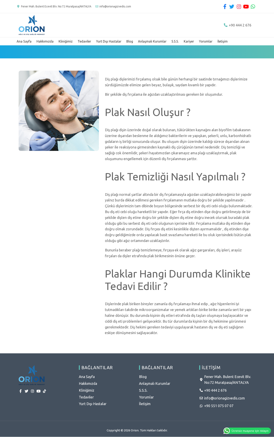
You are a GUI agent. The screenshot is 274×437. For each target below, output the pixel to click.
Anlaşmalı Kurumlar (152, 41)
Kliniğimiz (66, 41)
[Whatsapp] (252, 6)
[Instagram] (238, 6)
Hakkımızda (45, 41)
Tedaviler (84, 41)
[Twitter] (231, 6)
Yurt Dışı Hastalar (108, 41)
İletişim (222, 41)
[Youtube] (245, 6)
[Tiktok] (44, 391)
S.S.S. (175, 41)
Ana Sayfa (24, 41)
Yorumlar (205, 41)
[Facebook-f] (224, 6)
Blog (129, 41)
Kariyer (189, 41)
